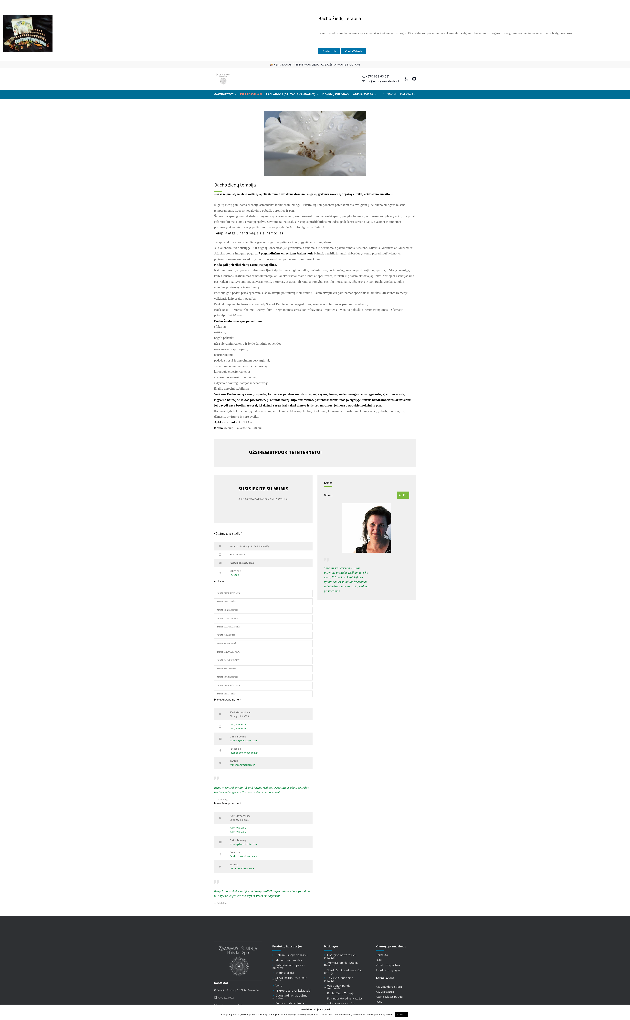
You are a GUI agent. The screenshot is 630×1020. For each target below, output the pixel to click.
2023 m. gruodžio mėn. (228, 652)
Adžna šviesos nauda (389, 996)
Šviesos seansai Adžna (341, 1003)
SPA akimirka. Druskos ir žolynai (289, 979)
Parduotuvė (223, 94)
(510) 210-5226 (238, 728)
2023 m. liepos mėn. (226, 694)
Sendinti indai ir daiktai (289, 1003)
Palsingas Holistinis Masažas (344, 998)
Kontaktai (382, 955)
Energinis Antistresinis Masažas (339, 956)
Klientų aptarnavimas (391, 946)
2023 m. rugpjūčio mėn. (229, 685)
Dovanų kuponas (335, 94)
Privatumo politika (388, 965)
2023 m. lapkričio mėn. (228, 660)
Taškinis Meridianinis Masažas (338, 979)
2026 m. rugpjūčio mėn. (229, 593)
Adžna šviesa (363, 94)
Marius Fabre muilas (288, 960)
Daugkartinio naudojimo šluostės (289, 997)
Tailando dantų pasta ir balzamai (288, 966)
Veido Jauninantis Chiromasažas (337, 987)
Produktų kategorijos (287, 946)
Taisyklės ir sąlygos (388, 970)
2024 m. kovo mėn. (226, 635)
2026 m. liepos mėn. (226, 602)
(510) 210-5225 (238, 724)
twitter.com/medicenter (242, 764)
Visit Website (353, 51)
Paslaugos (331, 946)
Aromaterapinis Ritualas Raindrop (341, 964)
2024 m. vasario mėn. (227, 643)
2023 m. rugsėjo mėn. (227, 677)
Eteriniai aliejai (284, 972)
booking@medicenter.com (244, 740)
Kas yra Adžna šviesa (389, 986)
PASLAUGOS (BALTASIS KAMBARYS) (290, 94)
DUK (379, 960)
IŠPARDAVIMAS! (251, 94)
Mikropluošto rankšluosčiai (293, 990)
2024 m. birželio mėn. (227, 610)
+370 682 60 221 (377, 76)
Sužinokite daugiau (398, 94)
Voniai (279, 985)
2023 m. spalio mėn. (226, 669)
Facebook (235, 574)
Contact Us (329, 51)
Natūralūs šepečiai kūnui (291, 955)
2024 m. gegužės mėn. (227, 618)
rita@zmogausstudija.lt (383, 81)
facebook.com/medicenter (244, 752)
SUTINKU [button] (401, 1014)
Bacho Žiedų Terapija (340, 993)
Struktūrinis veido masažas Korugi (343, 972)
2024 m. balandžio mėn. (229, 627)
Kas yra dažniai (385, 991)
